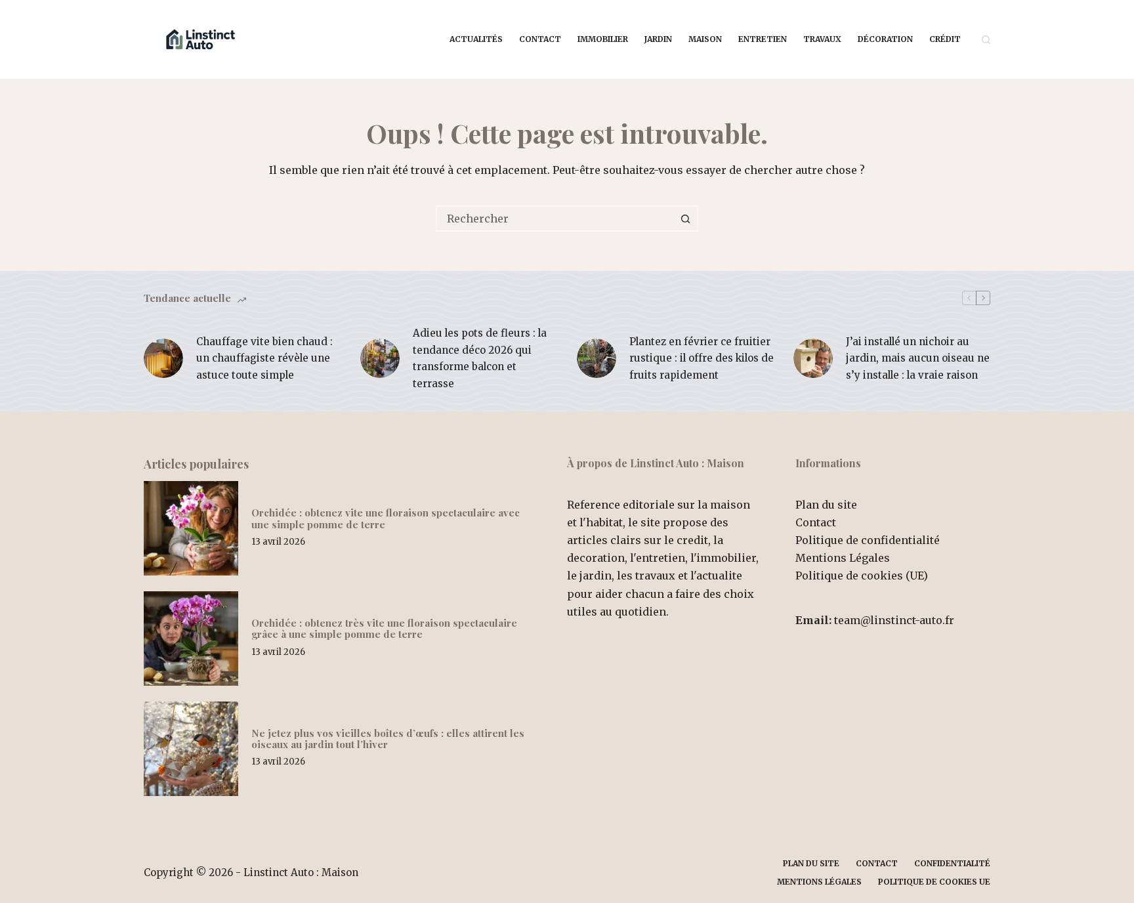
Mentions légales (819, 882)
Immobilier (603, 39)
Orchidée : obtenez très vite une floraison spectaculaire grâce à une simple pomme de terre (384, 628)
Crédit (945, 39)
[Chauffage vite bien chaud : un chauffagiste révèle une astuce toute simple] (163, 358)
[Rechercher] (986, 39)
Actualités (476, 39)
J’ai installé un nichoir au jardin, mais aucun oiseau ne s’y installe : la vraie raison (918, 358)
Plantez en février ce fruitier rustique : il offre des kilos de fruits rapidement (701, 358)
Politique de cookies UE (934, 882)
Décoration (885, 39)
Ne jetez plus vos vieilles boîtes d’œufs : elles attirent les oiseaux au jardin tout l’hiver (387, 738)
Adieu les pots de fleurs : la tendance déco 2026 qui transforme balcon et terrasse (480, 358)
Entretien (762, 39)
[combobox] (555, 218)
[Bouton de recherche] (685, 218)
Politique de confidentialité (867, 540)
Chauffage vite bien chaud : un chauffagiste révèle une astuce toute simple (264, 358)
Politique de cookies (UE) (861, 575)
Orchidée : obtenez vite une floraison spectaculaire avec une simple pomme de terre (385, 518)
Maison (705, 39)
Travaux (822, 39)
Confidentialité (952, 863)
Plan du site (826, 504)
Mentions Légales (842, 557)
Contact (540, 39)
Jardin (658, 39)
